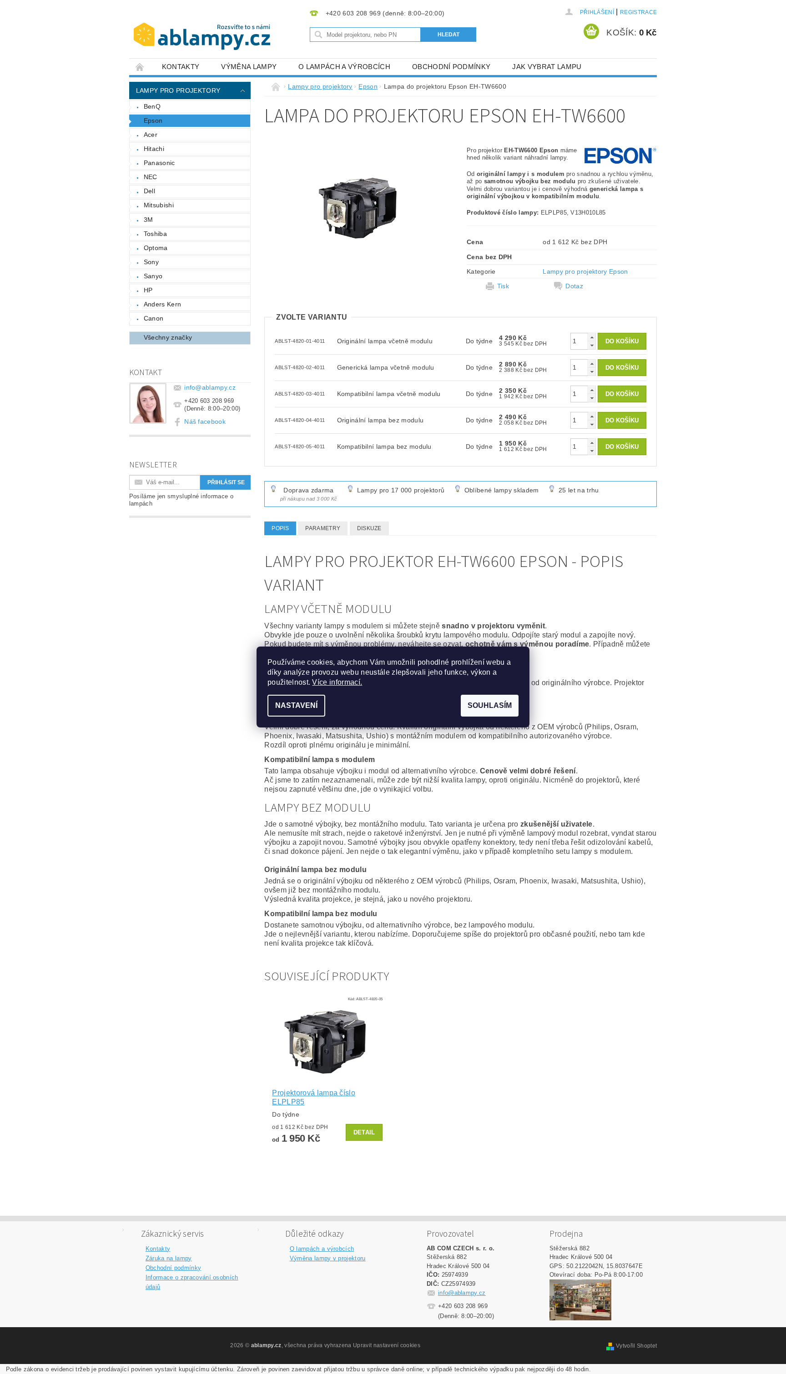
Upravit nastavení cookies (386, 1345)
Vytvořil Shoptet (636, 1346)
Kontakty (181, 66)
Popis (280, 528)
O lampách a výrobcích (344, 66)
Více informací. (337, 682)
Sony (151, 262)
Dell (149, 191)
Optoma (156, 247)
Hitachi (154, 148)
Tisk (503, 286)
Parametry (322, 528)
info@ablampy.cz (210, 387)
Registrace (638, 12)
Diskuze (369, 528)
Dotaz (574, 286)
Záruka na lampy (169, 1258)
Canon (154, 318)
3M (148, 219)
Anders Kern (162, 304)
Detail (364, 1132)
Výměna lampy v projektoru (328, 1258)
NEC (150, 177)
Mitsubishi (159, 205)
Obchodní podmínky (451, 66)
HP (148, 290)
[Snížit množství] (592, 345)
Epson (153, 120)
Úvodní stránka (140, 67)
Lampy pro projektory (178, 90)
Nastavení (296, 705)
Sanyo (153, 276)
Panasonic (159, 162)
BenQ (152, 106)
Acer (150, 134)
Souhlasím (490, 705)
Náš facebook (205, 421)
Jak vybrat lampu (546, 66)
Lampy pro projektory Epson (585, 271)
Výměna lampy (249, 66)
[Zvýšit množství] (592, 337)
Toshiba (155, 233)
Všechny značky (168, 337)
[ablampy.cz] (202, 27)
